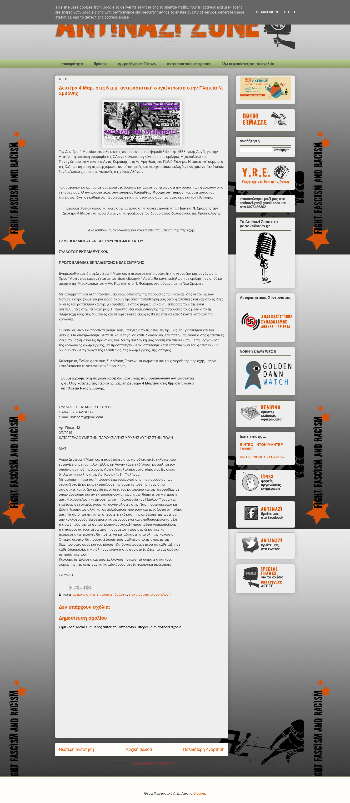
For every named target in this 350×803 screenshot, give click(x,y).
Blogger (199, 793)
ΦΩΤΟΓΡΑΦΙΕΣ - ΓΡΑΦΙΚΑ (262, 457)
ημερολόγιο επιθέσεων (137, 64)
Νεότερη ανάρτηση (76, 749)
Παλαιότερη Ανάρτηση (204, 749)
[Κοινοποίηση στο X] (80, 587)
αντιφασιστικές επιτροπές (189, 64)
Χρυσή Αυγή (160, 594)
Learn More (267, 12)
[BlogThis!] (76, 587)
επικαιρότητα (72, 64)
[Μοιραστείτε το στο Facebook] (85, 587)
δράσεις (100, 64)
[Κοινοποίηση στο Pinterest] (89, 587)
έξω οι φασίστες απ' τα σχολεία (248, 64)
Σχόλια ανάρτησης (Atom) (152, 763)
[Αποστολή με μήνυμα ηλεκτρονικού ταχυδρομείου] (71, 587)
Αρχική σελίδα (138, 749)
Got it (290, 12)
